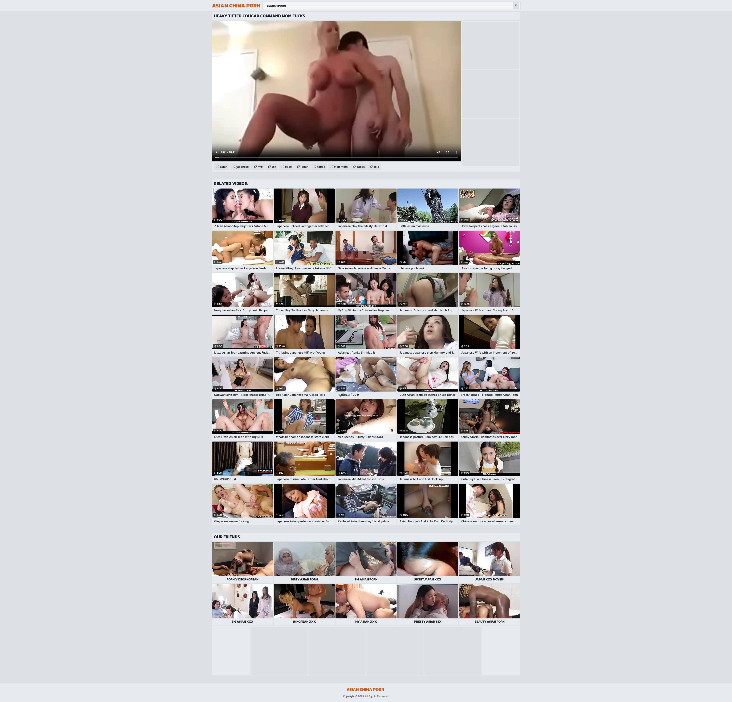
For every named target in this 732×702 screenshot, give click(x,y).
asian (223, 166)
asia (376, 166)
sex (274, 166)
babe (288, 166)
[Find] (516, 5)
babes (360, 166)
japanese (242, 166)
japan (304, 166)
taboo (321, 166)
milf (260, 166)
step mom (341, 166)
